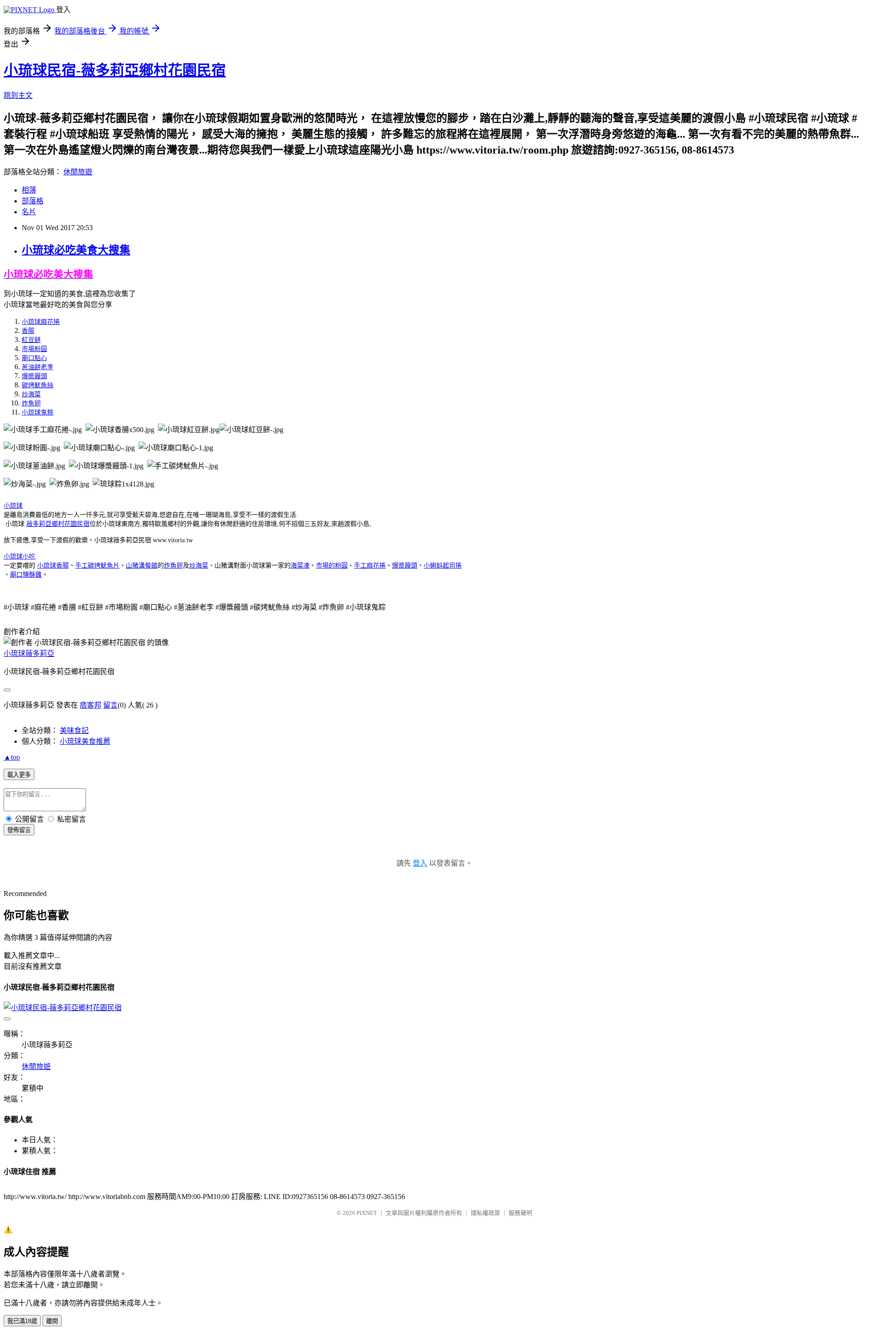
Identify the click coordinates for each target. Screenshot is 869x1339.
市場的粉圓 (332, 565)
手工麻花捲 (370, 565)
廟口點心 (34, 358)
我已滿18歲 (22, 1321)
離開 (52, 1321)
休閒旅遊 (77, 172)
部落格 (32, 201)
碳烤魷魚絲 (37, 385)
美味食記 (74, 730)
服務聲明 (520, 1212)
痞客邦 (90, 705)
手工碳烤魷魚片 (97, 565)
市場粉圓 (34, 349)
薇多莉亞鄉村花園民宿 (58, 523)
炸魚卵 (31, 403)
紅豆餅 (31, 340)
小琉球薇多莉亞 (29, 653)
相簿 (29, 190)
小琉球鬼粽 (37, 412)
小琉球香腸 (53, 565)
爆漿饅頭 (404, 565)
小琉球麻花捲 (41, 321)
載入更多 (19, 774)
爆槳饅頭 (34, 376)
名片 (29, 212)
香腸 (28, 331)
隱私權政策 (485, 1212)
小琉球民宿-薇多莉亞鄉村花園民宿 (115, 70)
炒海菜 (31, 394)
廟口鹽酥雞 (26, 574)
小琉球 (13, 505)
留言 (110, 705)
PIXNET (367, 1212)
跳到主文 (18, 95)
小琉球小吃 (19, 556)
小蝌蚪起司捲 (443, 565)
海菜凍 (300, 565)
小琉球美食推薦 (85, 741)
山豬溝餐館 (142, 565)
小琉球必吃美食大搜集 (76, 250)
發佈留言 (19, 830)
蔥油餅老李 (37, 367)
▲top (12, 757)
